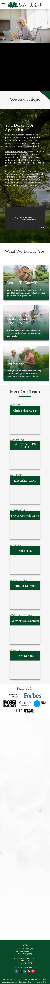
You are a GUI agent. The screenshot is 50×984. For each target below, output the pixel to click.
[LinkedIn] (24, 971)
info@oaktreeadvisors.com (25, 967)
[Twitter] (20, 971)
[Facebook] (16, 971)
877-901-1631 (29, 952)
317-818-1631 (28, 949)
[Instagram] (33, 971)
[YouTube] (28, 971)
